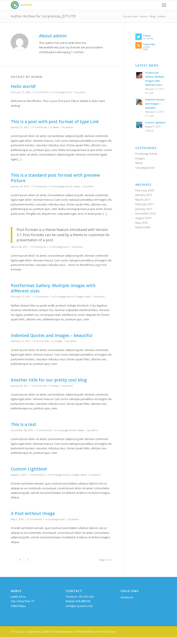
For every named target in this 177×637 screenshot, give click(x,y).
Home (143, 16)
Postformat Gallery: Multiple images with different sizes (53, 288)
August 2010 (143, 218)
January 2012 (143, 195)
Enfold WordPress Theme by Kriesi (95, 631)
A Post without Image (33, 513)
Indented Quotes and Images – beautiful (51, 335)
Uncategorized (63, 92)
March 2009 (142, 227)
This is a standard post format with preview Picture (55, 177)
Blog (152, 16)
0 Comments (41, 92)
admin (82, 92)
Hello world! (23, 86)
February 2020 (144, 190)
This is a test (23, 424)
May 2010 (141, 223)
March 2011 (142, 200)
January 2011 (143, 209)
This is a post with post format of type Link (55, 121)
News (56, 127)
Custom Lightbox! (29, 469)
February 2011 (144, 204)
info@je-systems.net (79, 606)
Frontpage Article (63, 186)
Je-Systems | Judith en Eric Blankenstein (50, 631)
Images (79, 296)
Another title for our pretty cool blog (49, 380)
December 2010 (145, 213)
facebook (127, 597)
